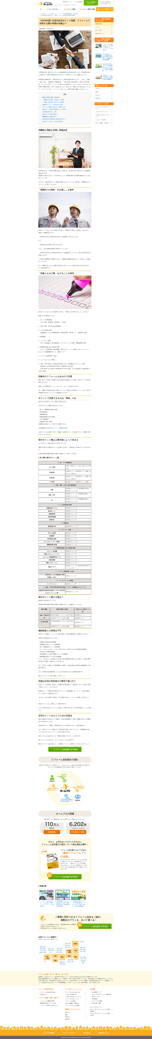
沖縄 (45, 952)
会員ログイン (44, 994)
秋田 (81, 949)
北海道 (82, 941)
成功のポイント (99, 33)
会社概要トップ (96, 992)
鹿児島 (41, 952)
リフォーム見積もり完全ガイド (49, 1005)
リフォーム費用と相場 (88, 9)
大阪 (58, 948)
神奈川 (85, 957)
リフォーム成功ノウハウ (106, 9)
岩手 (84, 947)
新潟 (66, 945)
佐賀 (44, 947)
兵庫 (61, 948)
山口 (51, 952)
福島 (84, 951)
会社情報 (94, 999)
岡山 (49, 948)
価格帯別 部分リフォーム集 (48, 1003)
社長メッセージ (96, 996)
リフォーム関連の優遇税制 (65, 13)
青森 (81, 947)
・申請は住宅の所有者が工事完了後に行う (53, 119)
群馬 (83, 962)
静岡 (72, 959)
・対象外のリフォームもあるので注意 (52, 104)
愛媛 (61, 962)
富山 (69, 945)
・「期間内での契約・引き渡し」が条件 (52, 99)
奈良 (57, 952)
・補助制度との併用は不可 (48, 116)
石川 (66, 947)
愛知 (69, 959)
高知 (61, 964)
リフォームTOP (41, 13)
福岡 (41, 947)
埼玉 (82, 959)
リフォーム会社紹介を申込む (65, 749)
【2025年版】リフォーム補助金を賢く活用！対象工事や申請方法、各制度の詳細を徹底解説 (63, 903)
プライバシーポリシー (69, 1033)
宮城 (84, 949)
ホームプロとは (53, 9)
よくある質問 (78, 1)
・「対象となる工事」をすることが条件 (52, 102)
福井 (69, 947)
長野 (69, 943)
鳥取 (49, 950)
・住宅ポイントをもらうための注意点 (52, 121)
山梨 (66, 943)
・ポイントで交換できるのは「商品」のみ (53, 107)
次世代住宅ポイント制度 (62, 74)
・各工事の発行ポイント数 (48, 112)
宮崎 (44, 950)
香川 (64, 962)
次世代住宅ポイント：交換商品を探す (57, 428)
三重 (72, 961)
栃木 (85, 960)
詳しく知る (98, 30)
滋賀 (61, 950)
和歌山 (61, 952)
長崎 (41, 948)
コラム (97, 27)
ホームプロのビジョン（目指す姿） (102, 994)
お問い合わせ (87, 1033)
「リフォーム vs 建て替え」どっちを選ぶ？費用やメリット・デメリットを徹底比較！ (47, 903)
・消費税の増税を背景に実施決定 (49, 97)
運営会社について (67, 1)
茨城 (82, 960)
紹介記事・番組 (96, 1003)
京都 (58, 950)
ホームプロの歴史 (97, 1001)
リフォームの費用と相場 (47, 1001)
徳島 (64, 964)
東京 (81, 957)
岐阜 (69, 961)
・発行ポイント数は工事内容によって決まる (54, 109)
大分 (41, 950)
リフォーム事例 (70, 9)
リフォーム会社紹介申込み (47, 992)
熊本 (44, 948)
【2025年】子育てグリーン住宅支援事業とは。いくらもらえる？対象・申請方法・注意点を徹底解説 (79, 903)
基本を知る (76, 13)
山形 (81, 951)
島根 (52, 950)
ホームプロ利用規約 (49, 1033)
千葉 (85, 959)
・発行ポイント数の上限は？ (49, 114)
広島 (52, 948)
